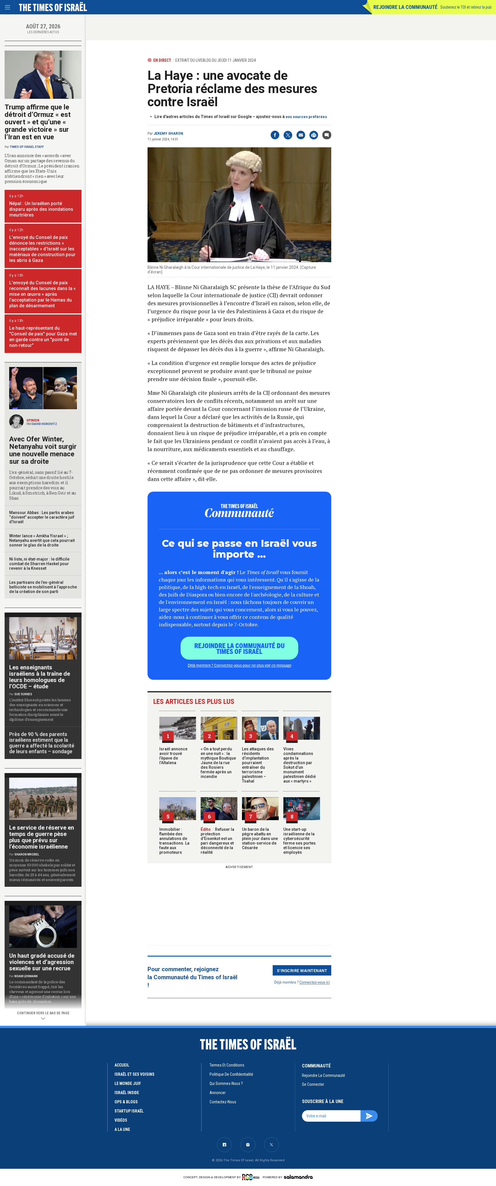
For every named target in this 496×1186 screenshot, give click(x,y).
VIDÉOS (121, 1120)
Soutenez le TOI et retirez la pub (466, 7)
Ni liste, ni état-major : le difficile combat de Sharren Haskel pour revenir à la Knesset (39, 564)
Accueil (122, 1065)
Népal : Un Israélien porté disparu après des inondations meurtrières (41, 209)
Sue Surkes (23, 694)
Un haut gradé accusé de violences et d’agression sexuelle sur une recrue (41, 962)
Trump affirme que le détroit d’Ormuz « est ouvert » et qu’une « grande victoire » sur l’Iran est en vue (38, 122)
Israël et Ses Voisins (134, 1074)
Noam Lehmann (26, 976)
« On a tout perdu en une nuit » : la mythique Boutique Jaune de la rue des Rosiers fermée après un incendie (218, 763)
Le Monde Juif (128, 1083)
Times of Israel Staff (27, 146)
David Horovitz (44, 424)
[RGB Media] (251, 1177)
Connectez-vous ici (314, 982)
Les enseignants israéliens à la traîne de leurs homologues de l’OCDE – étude (39, 677)
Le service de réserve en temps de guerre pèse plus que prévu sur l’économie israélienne (41, 837)
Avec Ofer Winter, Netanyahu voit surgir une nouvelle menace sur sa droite (43, 450)
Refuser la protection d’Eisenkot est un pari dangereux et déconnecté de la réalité (217, 841)
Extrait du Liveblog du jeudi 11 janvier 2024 (215, 60)
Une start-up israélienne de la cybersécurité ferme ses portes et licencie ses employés (299, 841)
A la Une (122, 1129)
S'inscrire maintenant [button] (302, 970)
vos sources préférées (306, 117)
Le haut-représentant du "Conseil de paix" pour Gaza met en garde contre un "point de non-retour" (43, 336)
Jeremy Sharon (168, 134)
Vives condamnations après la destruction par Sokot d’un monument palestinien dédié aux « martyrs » (299, 765)
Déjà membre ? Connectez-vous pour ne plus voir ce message (239, 665)
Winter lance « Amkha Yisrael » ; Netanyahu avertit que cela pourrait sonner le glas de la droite (42, 540)
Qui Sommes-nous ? (226, 1083)
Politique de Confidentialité (231, 1074)
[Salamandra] (298, 1177)
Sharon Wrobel (26, 854)
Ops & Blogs (126, 1102)
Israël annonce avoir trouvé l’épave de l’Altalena (173, 756)
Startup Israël (129, 1111)
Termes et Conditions (227, 1065)
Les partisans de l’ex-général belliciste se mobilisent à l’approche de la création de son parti (43, 587)
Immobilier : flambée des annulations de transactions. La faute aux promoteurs (174, 841)
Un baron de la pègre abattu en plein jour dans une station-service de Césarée (260, 838)
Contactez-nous (223, 1102)
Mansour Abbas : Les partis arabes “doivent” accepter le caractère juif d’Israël (41, 517)
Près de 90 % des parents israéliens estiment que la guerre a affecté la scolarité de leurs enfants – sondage (41, 742)
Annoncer (218, 1092)
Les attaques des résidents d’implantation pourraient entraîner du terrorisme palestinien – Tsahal (258, 765)
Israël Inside (127, 1092)
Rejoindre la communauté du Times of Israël (239, 648)
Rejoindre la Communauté (405, 7)
